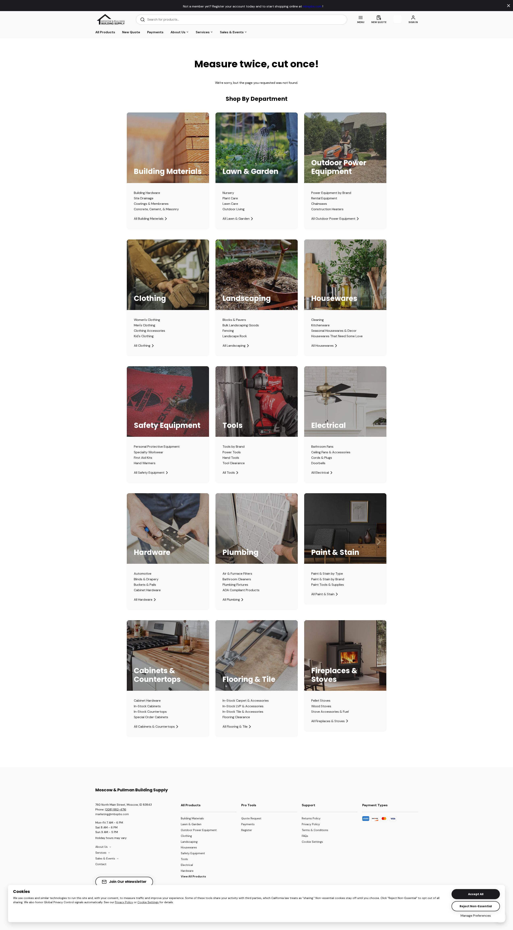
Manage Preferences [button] (476, 915)
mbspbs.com (313, 6)
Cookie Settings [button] (148, 902)
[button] (315, 841)
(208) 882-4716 (115, 809)
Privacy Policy (124, 902)
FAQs (305, 836)
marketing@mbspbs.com (112, 814)
